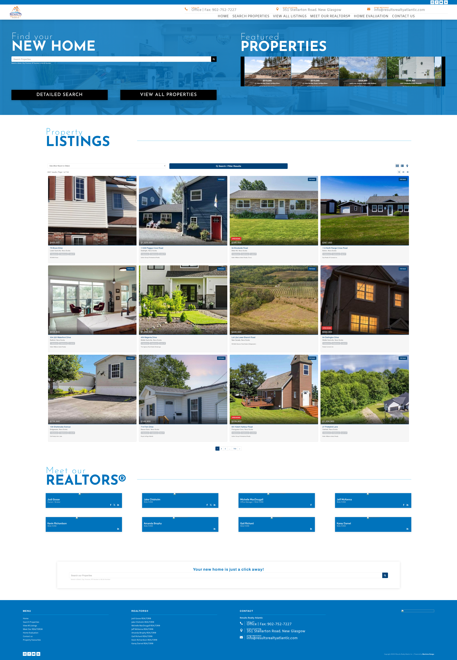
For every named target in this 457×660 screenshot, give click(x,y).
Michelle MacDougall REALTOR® (146, 626)
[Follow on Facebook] (437, 2)
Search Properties (250, 16)
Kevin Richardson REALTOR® (144, 640)
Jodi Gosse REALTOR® (141, 619)
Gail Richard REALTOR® (142, 636)
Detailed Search (59, 95)
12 (399, 172)
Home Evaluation (371, 16)
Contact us (403, 16)
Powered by (424, 654)
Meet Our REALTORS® (330, 16)
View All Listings (290, 16)
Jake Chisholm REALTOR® (143, 622)
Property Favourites (32, 640)
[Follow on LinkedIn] (446, 2)
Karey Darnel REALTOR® (142, 644)
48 (407, 172)
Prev (243, 71)
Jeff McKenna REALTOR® (142, 629)
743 (234, 448)
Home (223, 16)
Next (443, 71)
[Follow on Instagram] (432, 2)
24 (403, 172)
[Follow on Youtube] (441, 2)
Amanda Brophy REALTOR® (144, 633)
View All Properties (168, 95)
